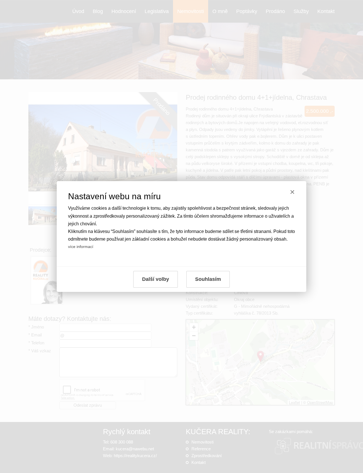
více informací (80, 246)
